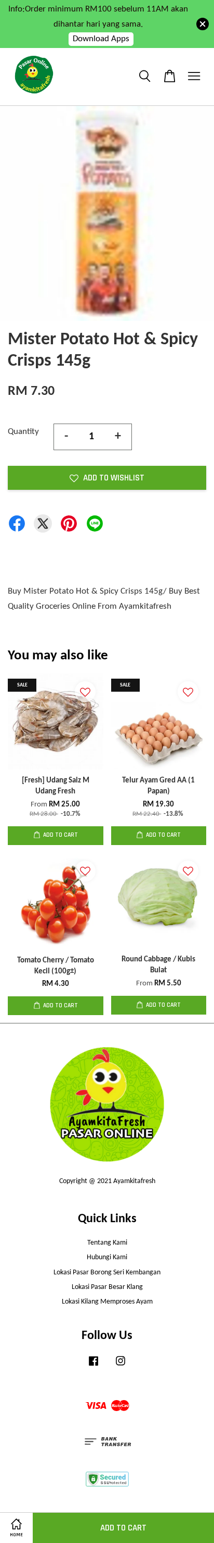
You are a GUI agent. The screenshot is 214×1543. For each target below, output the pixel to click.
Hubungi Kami (107, 1257)
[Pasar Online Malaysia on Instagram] (120, 1366)
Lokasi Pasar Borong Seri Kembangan (107, 1272)
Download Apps (101, 38)
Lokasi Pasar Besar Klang (107, 1287)
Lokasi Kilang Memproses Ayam (107, 1302)
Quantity (23, 431)
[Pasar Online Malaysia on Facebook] (93, 1366)
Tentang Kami (107, 1243)
